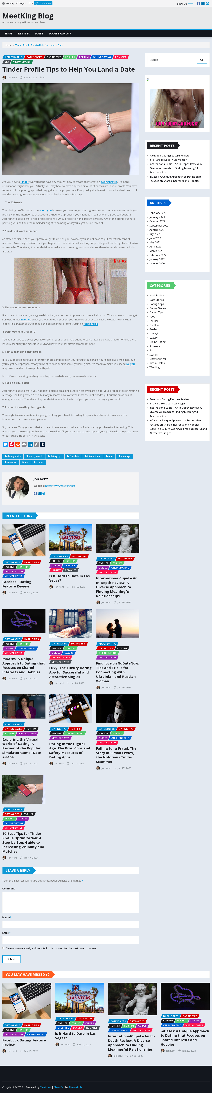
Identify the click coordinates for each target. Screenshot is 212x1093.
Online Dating (157, 342)
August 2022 (156, 229)
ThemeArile (75, 1087)
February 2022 (157, 255)
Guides (153, 329)
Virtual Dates (157, 363)
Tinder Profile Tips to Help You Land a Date (39, 45)
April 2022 (155, 246)
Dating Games (157, 308)
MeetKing (45, 1087)
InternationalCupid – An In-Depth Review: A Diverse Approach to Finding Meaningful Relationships (117, 587)
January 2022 (157, 259)
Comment (8, 888)
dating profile (109, 182)
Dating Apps (156, 304)
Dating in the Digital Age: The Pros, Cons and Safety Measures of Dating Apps (69, 750)
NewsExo (59, 1087)
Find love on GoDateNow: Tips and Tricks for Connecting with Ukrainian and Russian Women (117, 672)
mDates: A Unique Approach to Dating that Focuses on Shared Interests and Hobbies (23, 665)
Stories (153, 354)
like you (130, 364)
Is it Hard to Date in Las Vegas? (69, 578)
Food (152, 316)
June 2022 (155, 238)
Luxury (153, 337)
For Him (154, 325)
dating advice (14, 456)
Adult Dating (156, 295)
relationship (90, 323)
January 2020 (157, 263)
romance (11, 461)
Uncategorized (158, 359)
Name (6, 917)
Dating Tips (156, 312)
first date (74, 456)
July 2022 (154, 234)
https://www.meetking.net (60, 486)
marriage (125, 456)
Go (202, 59)
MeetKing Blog (27, 15)
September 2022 (159, 225)
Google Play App (59, 33)
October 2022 (157, 221)
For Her (153, 321)
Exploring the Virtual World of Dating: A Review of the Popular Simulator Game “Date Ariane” (21, 748)
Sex (151, 350)
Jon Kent (12, 77)
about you (45, 210)
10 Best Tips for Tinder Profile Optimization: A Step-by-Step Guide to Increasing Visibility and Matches (23, 842)
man (110, 456)
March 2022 (156, 251)
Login (39, 33)
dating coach (35, 456)
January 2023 (157, 217)
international (93, 456)
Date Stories (156, 300)
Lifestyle (154, 333)
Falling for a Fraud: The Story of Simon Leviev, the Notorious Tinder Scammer (116, 755)
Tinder (24, 182)
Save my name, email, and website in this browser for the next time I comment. (51, 948)
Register (23, 33)
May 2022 (155, 242)
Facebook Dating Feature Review (16, 583)
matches (25, 319)
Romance (154, 346)
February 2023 (157, 213)
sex (26, 461)
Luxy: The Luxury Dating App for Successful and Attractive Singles (70, 672)
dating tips (56, 456)
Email (6, 932)
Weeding (154, 367)
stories (39, 461)
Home (9, 33)
